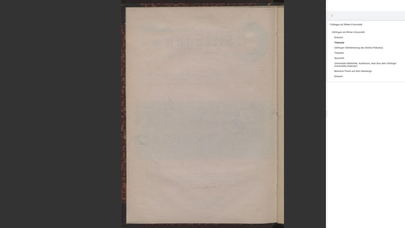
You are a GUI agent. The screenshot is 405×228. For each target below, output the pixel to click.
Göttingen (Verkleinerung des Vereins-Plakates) (358, 47)
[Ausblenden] (332, 15)
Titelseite (339, 42)
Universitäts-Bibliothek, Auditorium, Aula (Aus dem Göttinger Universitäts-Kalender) (365, 64)
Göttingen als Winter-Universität (348, 32)
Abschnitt (339, 58)
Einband (338, 37)
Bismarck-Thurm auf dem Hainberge (353, 71)
